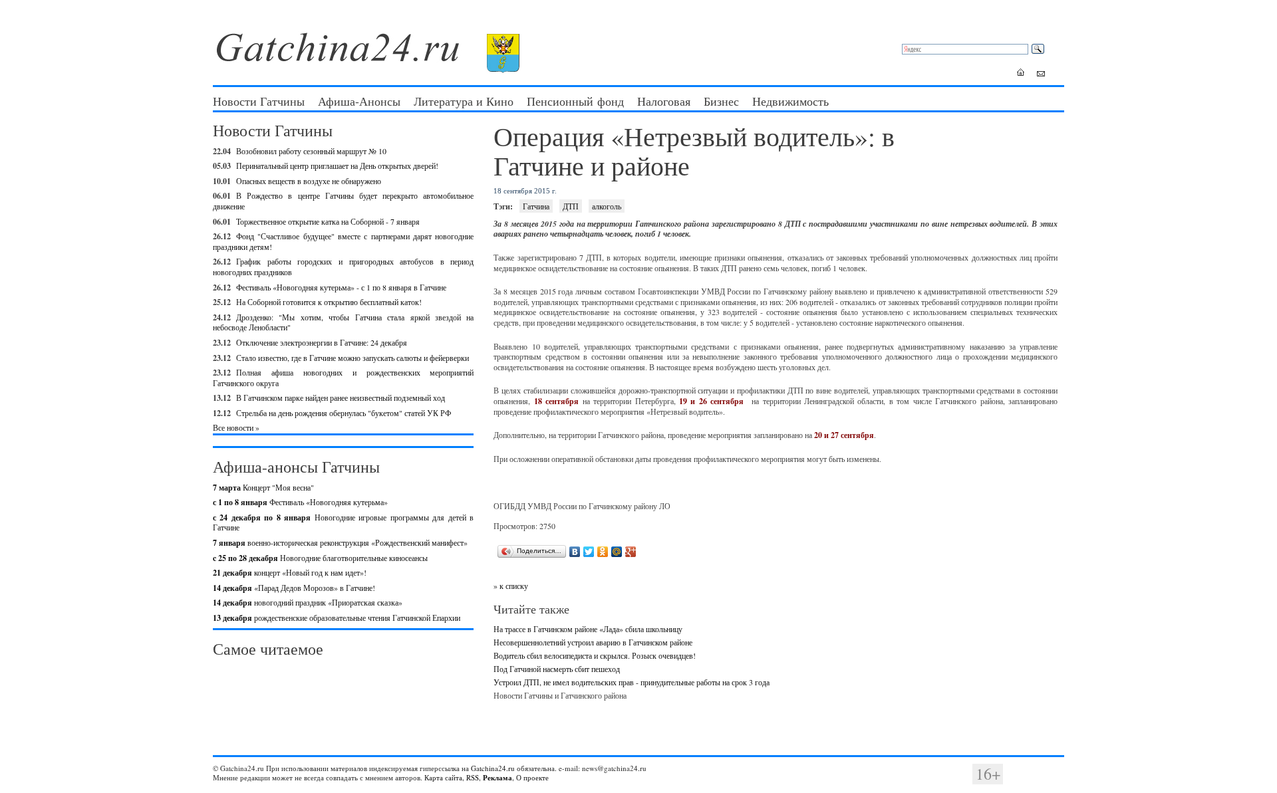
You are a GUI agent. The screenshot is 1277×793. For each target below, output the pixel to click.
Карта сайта (443, 777)
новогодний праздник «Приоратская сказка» (307, 602)
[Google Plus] (631, 551)
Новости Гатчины (259, 101)
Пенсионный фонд (575, 101)
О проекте (532, 777)
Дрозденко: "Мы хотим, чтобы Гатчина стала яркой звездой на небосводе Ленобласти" (343, 322)
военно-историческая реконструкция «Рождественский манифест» (340, 542)
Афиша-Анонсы (359, 101)
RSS (472, 777)
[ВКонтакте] (575, 551)
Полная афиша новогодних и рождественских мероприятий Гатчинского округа (343, 377)
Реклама (497, 777)
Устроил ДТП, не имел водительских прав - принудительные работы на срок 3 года (632, 682)
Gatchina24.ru (493, 768)
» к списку (511, 585)
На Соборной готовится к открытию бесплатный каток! (329, 301)
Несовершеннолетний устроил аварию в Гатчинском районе (593, 642)
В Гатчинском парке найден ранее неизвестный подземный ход (340, 397)
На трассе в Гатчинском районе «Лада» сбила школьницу (588, 628)
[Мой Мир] (617, 551)
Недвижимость (790, 101)
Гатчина (536, 206)
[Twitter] (589, 551)
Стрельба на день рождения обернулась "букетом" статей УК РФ (343, 412)
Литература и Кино (463, 101)
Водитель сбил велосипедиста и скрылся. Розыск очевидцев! (595, 655)
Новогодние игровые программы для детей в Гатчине (343, 522)
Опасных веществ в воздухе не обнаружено (308, 180)
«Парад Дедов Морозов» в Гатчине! (294, 587)
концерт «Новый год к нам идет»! (289, 572)
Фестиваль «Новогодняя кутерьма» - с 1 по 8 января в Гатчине (341, 287)
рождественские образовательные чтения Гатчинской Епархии (336, 617)
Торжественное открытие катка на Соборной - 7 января (328, 221)
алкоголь (606, 206)
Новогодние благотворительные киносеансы (320, 557)
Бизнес (721, 101)
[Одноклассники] (603, 551)
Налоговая (663, 101)
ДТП (571, 206)
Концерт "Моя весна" (263, 487)
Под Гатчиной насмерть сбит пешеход (557, 668)
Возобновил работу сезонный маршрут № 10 (311, 151)
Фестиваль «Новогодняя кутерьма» (300, 502)
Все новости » (236, 427)
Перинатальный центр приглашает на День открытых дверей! (337, 165)
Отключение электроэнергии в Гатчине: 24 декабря (321, 342)
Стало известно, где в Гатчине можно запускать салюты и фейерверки (352, 357)
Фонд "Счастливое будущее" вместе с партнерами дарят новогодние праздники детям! (343, 241)
